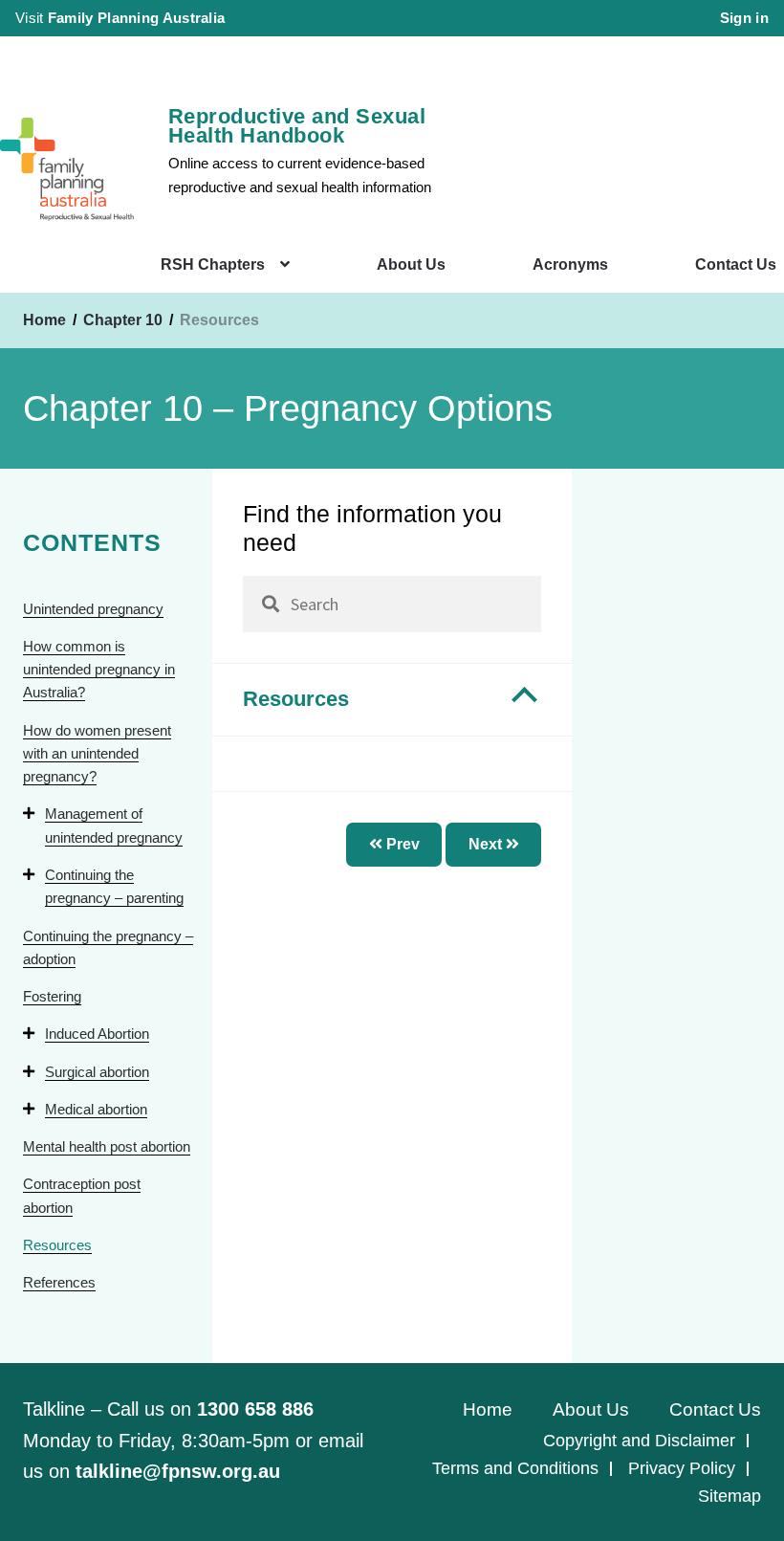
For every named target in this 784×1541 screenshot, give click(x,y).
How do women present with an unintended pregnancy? (97, 753)
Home (44, 320)
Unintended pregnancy (93, 609)
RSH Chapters (213, 264)
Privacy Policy (681, 1468)
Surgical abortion (97, 1072)
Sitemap (729, 1496)
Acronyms (570, 264)
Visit (120, 18)
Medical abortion (96, 1109)
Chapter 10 (124, 320)
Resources (57, 1245)
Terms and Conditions (515, 1468)
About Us (411, 264)
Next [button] (487, 844)
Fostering (52, 996)
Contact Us (735, 264)
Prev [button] (401, 844)
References (59, 1282)
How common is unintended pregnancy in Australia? (99, 669)
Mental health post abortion (106, 1146)
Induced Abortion (97, 1033)
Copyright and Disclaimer (639, 1440)
